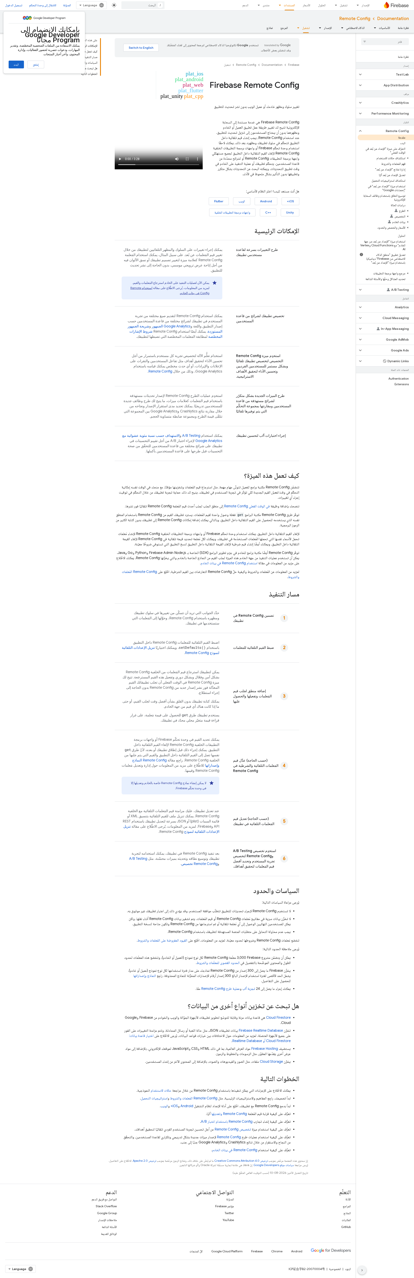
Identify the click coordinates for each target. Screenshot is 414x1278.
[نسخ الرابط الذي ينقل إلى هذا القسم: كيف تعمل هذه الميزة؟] (239, 476)
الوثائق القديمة (109, 1234)
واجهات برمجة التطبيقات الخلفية (232, 212)
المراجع (347, 1206)
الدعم (245, 5)
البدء (16, 64)
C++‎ (268, 212)
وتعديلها (229, 1114)
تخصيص (199, 864)
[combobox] (143, 5)
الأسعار (306, 5)
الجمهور (171, 326)
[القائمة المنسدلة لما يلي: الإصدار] (356, 5)
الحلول (322, 5)
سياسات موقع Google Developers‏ (274, 1165)
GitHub (346, 1227)
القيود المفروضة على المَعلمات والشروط (162, 940)
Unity (290, 212)
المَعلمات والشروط (193, 1098)
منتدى (266, 5)
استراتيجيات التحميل (154, 1098)
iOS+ (290, 201)
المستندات (289, 5)
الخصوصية (335, 1269)
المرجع (284, 28)
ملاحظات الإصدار (107, 1220)
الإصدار (366, 5)
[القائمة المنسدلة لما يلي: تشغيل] (334, 5)
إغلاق (36, 65)
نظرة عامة (403, 28)
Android (266, 201)
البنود (348, 1269)
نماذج (270, 28)
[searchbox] (385, 41)
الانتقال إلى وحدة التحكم (42, 5)
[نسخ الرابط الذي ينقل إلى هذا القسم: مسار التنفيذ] (264, 594)
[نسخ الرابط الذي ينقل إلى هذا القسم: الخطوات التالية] (256, 1079)
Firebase (293, 65)
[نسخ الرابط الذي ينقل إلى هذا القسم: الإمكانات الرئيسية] (250, 231)
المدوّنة (67, 5)
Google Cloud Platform (227, 1251)
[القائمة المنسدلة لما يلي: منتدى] (257, 5)
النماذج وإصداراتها (144, 976)
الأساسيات (384, 28)
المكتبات (346, 1220)
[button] (388, 74)
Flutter (218, 201)
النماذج (347, 1213)
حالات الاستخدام (161, 1090)
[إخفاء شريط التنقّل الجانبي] (362, 1270)
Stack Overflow (106, 1206)
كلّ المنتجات (196, 1251)
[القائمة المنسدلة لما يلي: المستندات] (278, 5)
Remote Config (354, 18)
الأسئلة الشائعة (109, 1227)
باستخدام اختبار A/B (226, 1121)
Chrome (276, 1251)
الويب (241, 201)
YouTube (228, 1220)
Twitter (229, 1213)
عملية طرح (220, 989)
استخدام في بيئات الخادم (229, 563)
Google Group (107, 1213)
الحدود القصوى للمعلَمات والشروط (218, 963)
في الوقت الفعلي (247, 506)
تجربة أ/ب (248, 989)
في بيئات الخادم (234, 1150)
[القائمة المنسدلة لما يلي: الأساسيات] (374, 28)
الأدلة (348, 1199)
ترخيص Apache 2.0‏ (144, 1161)
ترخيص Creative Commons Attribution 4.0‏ (241, 1161)
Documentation (393, 18)
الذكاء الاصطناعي (355, 28)
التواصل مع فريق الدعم (104, 1199)
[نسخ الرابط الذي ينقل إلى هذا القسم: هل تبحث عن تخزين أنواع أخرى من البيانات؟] (183, 1006)
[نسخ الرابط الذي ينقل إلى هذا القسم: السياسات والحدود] (249, 891)
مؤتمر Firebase (224, 1206)
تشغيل (343, 5)
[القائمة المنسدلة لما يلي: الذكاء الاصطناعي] (341, 28)
